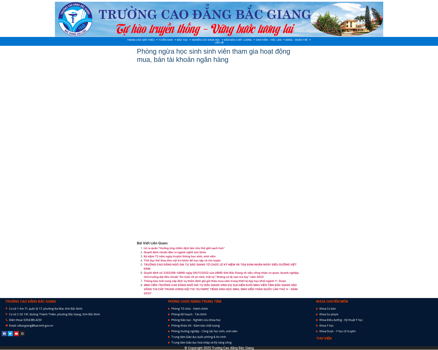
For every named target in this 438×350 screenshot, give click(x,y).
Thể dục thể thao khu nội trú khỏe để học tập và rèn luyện (182, 260)
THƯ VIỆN (324, 338)
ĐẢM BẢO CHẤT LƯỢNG (238, 40)
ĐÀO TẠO (182, 40)
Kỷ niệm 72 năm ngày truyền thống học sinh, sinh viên (180, 256)
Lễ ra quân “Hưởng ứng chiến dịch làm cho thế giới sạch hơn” (184, 248)
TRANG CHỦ (134, 40)
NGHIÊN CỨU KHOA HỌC (206, 40)
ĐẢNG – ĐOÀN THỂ (296, 40)
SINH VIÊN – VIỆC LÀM (268, 40)
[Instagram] (22, 333)
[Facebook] (4, 333)
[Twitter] (10, 333)
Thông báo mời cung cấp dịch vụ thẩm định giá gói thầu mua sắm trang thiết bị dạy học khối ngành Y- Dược (215, 281)
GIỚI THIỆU (148, 40)
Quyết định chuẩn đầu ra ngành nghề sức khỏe (175, 252)
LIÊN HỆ (219, 42)
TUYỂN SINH (166, 40)
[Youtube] (16, 333)
